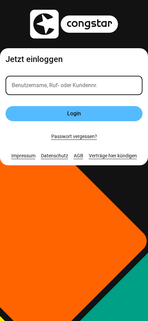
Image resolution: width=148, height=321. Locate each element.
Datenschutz (54, 155)
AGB (78, 155)
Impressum (23, 155)
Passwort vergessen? (74, 136)
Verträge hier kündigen (113, 155)
